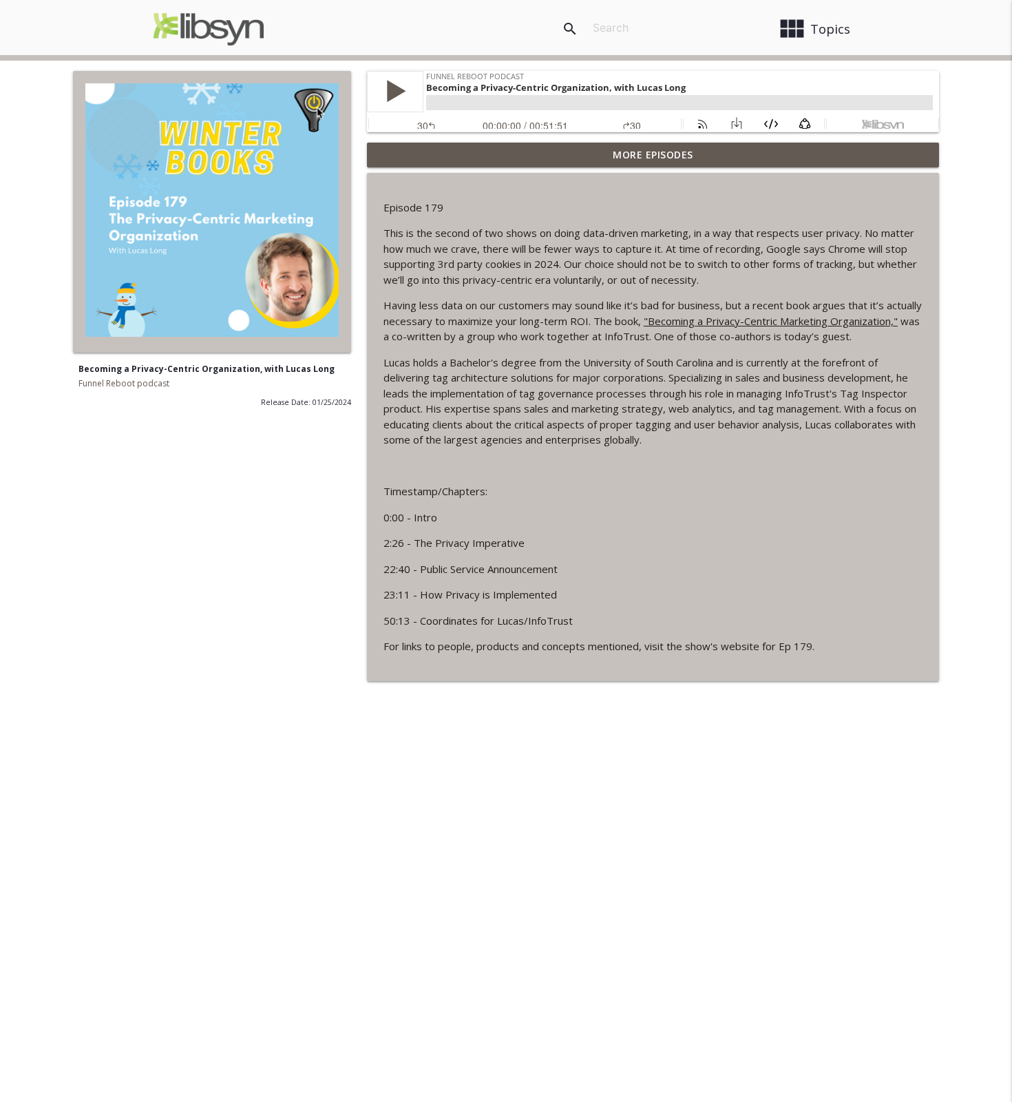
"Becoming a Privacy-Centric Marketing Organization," (771, 321)
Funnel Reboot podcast (123, 383)
